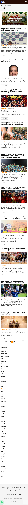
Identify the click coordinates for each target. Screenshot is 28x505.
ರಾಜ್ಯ (2, 451)
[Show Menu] (23, 2)
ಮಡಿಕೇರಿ (3, 436)
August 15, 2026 (13, 24)
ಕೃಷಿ (2, 386)
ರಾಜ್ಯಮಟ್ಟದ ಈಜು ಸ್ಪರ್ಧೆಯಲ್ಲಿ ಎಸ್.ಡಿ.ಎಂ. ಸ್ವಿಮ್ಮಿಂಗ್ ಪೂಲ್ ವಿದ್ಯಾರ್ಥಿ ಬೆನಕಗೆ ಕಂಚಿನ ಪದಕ (13, 29)
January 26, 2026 (11, 329)
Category (6, 5)
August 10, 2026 (11, 45)
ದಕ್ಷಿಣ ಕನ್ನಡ (3, 401)
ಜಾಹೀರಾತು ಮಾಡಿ (5, 487)
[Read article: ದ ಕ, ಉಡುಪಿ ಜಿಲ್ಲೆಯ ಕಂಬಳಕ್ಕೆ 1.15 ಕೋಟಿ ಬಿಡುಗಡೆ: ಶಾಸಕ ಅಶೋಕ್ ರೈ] (14, 69)
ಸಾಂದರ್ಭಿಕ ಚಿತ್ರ (4, 466)
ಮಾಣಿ (2, 441)
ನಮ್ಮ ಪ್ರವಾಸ (3, 409)
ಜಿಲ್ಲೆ (2, 396)
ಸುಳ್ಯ (2, 476)
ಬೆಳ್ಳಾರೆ (2, 431)
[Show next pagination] (23, 341)
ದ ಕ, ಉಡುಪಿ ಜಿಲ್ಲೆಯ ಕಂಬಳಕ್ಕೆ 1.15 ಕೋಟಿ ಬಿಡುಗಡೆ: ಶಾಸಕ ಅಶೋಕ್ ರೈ (13, 61)
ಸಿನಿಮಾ (2, 471)
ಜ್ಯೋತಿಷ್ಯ (3, 399)
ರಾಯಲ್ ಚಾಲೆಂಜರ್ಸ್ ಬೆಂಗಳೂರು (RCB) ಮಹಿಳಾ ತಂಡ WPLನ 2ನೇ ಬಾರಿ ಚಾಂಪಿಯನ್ (13, 188)
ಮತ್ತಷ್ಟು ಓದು (5, 55)
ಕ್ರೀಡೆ (10, 5)
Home (2, 5)
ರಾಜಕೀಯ (3, 449)
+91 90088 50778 (17, 494)
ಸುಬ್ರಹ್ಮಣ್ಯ (3, 474)
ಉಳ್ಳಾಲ (2, 371)
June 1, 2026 (10, 108)
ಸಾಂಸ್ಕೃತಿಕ (3, 469)
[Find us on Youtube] (15, 501)
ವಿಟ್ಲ (2, 459)
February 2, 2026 (11, 265)
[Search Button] (26, 2)
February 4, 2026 (11, 234)
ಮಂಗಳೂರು (3, 434)
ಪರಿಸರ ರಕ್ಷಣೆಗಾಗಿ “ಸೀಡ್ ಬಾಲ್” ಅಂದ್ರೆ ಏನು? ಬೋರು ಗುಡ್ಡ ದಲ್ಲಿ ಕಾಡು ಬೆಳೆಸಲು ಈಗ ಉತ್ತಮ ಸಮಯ (12, 124)
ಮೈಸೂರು (3, 446)
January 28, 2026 (11, 298)
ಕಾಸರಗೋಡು (4, 379)
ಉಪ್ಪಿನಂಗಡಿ (3, 369)
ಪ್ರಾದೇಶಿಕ (3, 421)
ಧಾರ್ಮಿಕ (3, 406)
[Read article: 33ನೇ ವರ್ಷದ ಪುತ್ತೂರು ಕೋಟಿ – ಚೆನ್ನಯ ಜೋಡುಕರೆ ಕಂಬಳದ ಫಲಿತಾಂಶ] (14, 322)
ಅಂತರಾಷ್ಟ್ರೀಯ (4, 354)
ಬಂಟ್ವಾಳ (3, 424)
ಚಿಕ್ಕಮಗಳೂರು (4, 394)
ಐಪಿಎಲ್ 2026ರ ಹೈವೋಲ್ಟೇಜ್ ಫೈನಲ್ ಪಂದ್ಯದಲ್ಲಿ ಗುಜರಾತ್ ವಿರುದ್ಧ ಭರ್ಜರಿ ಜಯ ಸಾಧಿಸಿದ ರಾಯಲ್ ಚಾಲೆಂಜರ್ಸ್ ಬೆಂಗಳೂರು (13, 91)
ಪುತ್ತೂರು (3, 419)
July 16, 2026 (10, 77)
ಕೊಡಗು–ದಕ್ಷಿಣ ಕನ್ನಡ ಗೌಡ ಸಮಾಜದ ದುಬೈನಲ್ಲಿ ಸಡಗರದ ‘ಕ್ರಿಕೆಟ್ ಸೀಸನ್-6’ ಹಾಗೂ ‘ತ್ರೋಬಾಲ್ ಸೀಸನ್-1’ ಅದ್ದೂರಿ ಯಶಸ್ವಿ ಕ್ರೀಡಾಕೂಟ (12, 156)
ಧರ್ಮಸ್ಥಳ (3, 404)
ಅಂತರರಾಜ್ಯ (3, 351)
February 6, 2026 (11, 204)
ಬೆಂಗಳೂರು (3, 426)
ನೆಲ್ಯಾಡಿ (2, 414)
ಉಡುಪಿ (2, 364)
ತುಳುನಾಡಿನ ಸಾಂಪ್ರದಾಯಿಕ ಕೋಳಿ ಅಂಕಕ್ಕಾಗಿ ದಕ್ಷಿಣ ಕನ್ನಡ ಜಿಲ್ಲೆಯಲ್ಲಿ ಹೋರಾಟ (13, 249)
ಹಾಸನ (2, 479)
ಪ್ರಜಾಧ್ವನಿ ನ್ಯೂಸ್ (6, 24)
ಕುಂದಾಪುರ (3, 381)
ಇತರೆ (2, 359)
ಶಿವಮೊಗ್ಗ (3, 461)
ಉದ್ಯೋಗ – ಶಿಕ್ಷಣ (4, 366)
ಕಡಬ (2, 374)
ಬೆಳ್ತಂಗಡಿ (3, 429)
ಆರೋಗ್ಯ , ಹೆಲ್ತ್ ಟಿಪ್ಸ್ (5, 356)
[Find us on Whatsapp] (13, 501)
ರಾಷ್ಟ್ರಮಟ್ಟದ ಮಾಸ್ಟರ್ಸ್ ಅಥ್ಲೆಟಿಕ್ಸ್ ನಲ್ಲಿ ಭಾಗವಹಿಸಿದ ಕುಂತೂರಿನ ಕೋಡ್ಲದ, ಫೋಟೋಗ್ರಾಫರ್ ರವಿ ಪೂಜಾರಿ (13, 218)
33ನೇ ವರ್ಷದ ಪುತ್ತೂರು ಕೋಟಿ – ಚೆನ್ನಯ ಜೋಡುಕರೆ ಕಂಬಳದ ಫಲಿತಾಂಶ (13, 313)
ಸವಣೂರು (3, 464)
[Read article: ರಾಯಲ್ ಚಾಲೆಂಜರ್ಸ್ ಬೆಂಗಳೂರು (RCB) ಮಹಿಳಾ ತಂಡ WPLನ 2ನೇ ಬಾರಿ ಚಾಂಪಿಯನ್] (14, 196)
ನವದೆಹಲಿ (3, 411)
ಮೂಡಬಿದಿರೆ (3, 444)
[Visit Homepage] (5, 2)
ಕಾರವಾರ (3, 376)
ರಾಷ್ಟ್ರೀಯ (3, 454)
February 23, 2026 (11, 172)
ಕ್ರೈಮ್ (2, 391)
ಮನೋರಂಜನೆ (4, 439)
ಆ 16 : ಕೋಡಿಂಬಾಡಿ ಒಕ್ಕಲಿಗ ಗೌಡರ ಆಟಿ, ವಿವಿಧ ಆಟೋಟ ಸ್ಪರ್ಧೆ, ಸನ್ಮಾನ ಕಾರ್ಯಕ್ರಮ (12, 20)
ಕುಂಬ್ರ (2, 384)
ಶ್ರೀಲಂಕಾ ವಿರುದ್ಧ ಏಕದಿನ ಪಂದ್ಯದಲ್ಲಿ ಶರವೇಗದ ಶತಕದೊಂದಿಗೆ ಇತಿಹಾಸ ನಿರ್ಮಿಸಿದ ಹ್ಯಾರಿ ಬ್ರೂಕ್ (12, 282)
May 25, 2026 (10, 141)
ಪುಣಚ (2, 416)
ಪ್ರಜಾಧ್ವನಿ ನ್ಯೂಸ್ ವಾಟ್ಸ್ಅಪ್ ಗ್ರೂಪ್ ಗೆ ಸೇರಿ (17, 487)
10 (19, 341)
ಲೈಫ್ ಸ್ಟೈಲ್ (3, 456)
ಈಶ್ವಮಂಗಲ (3, 361)
